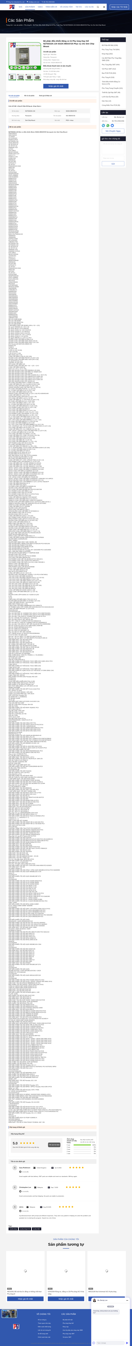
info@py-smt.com (34, 2)
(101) (112, 88)
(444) (111, 64)
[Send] (127, 1343)
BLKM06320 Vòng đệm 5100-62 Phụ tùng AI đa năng (64, 1293)
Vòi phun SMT (67, 1337)
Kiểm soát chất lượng (44, 1326)
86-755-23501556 (49, 2)
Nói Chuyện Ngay (113, 131)
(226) (111, 59)
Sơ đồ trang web (43, 1333)
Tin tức (79, 7)
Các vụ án (89, 7)
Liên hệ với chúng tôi (44, 1330)
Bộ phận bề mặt (67, 1319)
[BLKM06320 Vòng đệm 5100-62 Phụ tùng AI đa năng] (66, 1271)
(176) (111, 83)
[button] (9, 1274)
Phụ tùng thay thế (68, 1323)
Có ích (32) (25, 1211)
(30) (111, 105)
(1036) (110, 45)
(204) (109, 73)
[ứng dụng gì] (108, 126)
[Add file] (93, 1343)
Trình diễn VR (51, 7)
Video (40, 7)
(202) (107, 54)
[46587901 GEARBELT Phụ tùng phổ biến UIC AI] (106, 1271)
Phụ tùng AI (27, 25)
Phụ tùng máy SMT (69, 1333)
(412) (109, 69)
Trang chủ (9, 25)
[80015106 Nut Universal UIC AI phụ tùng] (25, 1271)
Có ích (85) (25, 1191)
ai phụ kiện (36, 1229)
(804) (111, 49)
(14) (106, 101)
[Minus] (127, 1300)
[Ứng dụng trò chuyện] (103, 125)
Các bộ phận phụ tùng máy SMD (73, 1330)
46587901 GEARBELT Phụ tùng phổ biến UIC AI (105, 1291)
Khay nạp (66, 1326)
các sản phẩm (18, 25)
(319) (108, 77)
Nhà (20, 7)
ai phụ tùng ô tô (25, 1229)
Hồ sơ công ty (42, 1319)
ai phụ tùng (13, 1229)
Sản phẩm (29, 7)
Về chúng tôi (65, 7)
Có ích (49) (25, 1172)
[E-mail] (112, 125)
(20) (110, 97)
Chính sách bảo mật (44, 1337)
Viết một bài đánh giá (54, 1145)
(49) (111, 92)
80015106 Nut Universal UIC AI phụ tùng (21, 1291)
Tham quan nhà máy (44, 1323)
